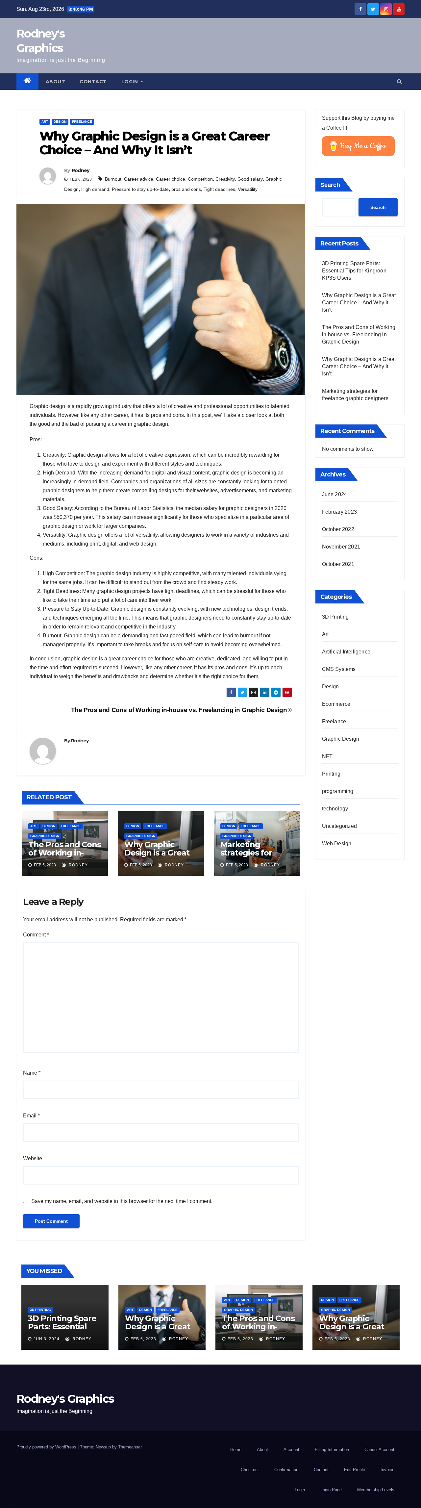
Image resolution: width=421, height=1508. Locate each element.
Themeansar (129, 1446)
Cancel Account (379, 1449)
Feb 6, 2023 (143, 1339)
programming (338, 791)
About (55, 82)
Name (31, 1073)
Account (291, 1449)
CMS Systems (339, 669)
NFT (327, 756)
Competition (200, 179)
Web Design (337, 843)
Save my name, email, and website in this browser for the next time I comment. (121, 1201)
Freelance (82, 121)
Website (32, 1158)
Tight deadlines (219, 189)
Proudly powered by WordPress (47, 1446)
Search (330, 185)
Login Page (331, 1489)
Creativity (225, 179)
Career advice (138, 179)
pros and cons (186, 189)
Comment (36, 934)
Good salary (250, 179)
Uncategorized (339, 826)
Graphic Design (44, 836)
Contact (93, 82)
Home (235, 1449)
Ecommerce (336, 704)
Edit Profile (354, 1469)
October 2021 (338, 564)
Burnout (113, 179)
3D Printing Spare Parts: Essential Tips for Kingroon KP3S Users (354, 271)
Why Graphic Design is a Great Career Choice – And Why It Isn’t (156, 857)
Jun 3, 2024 (47, 1339)
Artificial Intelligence (346, 651)
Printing (331, 774)
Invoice (387, 1469)
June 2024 (334, 494)
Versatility (248, 189)
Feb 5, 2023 (240, 1339)
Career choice (170, 179)
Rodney (80, 170)
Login (130, 82)
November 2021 (341, 547)
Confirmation (286, 1469)
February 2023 (339, 512)
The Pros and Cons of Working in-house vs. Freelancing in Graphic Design (179, 709)
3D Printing (335, 617)
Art (44, 121)
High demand (95, 189)
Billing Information (332, 1449)
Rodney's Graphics (65, 1399)
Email (31, 1115)
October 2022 (338, 529)
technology (335, 808)
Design (60, 121)
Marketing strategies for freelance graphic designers (254, 857)
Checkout (250, 1469)
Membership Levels (375, 1489)
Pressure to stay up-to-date (140, 189)
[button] (399, 81)
